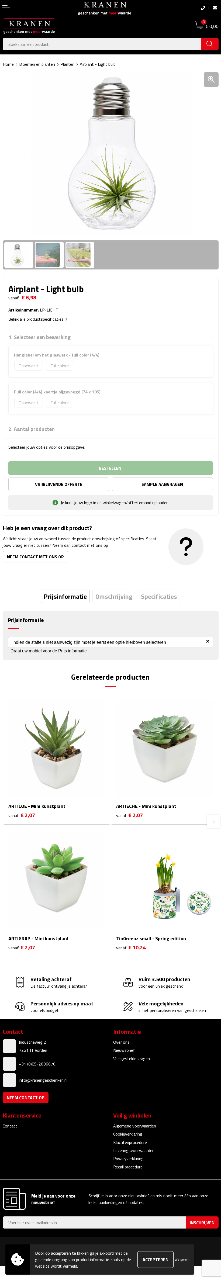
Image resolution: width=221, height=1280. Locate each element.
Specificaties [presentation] (159, 596)
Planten (67, 64)
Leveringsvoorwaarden (133, 1150)
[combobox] (102, 44)
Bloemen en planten (37, 64)
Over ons (121, 1042)
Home (8, 64)
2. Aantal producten (31, 429)
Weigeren (182, 1259)
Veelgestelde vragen (131, 1058)
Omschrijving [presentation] (113, 596)
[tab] (65, 596)
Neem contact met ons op (35, 556)
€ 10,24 (131, 947)
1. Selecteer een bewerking (39, 337)
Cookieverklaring (127, 1134)
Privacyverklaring (128, 1158)
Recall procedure (128, 1167)
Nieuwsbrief (124, 1050)
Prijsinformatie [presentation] (65, 596)
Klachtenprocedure (130, 1142)
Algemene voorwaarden (134, 1126)
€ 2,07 (21, 815)
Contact (10, 1126)
